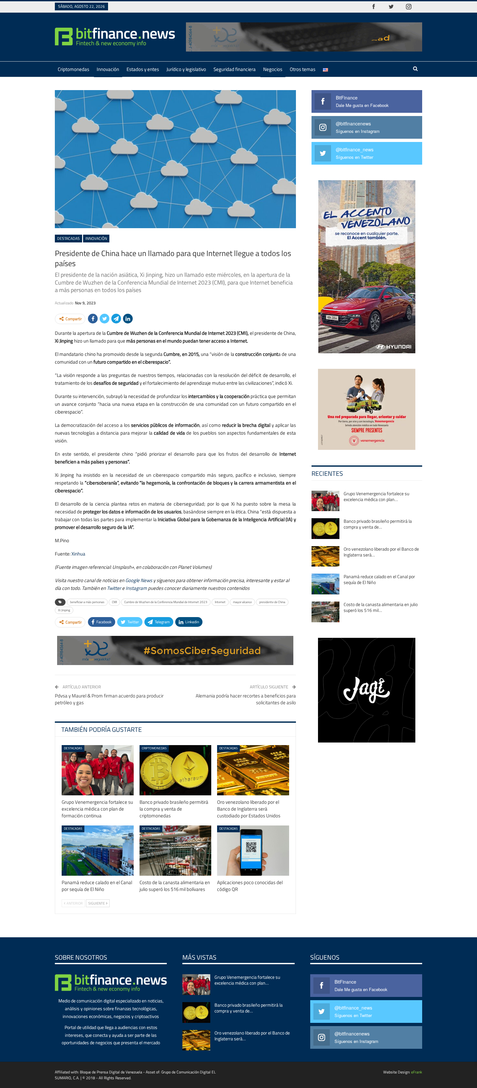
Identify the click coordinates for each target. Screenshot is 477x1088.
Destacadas (68, 238)
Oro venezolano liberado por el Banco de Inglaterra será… (381, 551)
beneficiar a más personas (87, 602)
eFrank (416, 1072)
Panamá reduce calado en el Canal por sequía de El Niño (379, 579)
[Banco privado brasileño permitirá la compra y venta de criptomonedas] (176, 770)
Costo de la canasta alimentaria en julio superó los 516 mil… (381, 607)
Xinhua (78, 553)
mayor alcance (242, 602)
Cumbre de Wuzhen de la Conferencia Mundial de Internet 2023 (165, 602)
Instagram (136, 588)
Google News (138, 580)
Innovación (108, 69)
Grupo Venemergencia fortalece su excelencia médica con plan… (376, 496)
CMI (114, 602)
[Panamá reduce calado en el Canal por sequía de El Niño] (98, 850)
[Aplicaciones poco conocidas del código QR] (253, 850)
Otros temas (302, 69)
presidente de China (272, 602)
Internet (220, 602)
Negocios (272, 69)
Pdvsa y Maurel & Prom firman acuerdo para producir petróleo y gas (109, 699)
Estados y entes (143, 69)
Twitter (114, 588)
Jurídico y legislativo (186, 69)
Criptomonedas (73, 69)
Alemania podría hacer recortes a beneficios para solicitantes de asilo (246, 699)
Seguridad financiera (235, 69)
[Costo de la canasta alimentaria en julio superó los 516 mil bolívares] (176, 850)
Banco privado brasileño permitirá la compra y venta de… (378, 524)
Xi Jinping (64, 610)
